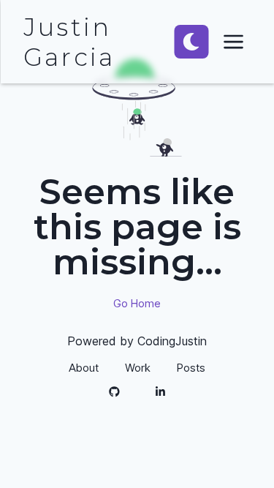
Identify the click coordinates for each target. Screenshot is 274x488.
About (84, 368)
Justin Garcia (69, 42)
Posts (191, 368)
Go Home (137, 303)
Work (138, 368)
